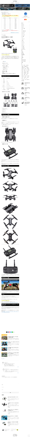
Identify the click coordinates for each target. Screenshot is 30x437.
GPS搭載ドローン (4, 67)
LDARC (26, 74)
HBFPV (27, 72)
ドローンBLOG (15, 1)
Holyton (27, 73)
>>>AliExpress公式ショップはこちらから (14, 32)
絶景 (25, 79)
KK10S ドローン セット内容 (5, 64)
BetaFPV (25, 68)
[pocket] (9, 332)
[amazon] (26, 19)
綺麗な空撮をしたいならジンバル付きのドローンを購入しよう (8, 73)
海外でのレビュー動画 (4, 71)
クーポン (24, 78)
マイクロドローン (23, 79)
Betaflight (23, 68)
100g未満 (22, 66)
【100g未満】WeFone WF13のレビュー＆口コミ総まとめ (27, 98)
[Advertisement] (10, 318)
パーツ (26, 78)
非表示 (5, 61)
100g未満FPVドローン (26, 66)
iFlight (24, 74)
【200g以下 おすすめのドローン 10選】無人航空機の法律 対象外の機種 (10, 302)
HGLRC (22, 73)
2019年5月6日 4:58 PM (6, 362)
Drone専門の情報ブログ (15, 434)
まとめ (3, 72)
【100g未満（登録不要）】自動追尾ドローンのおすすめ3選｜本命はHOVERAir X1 (27, 103)
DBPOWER (28, 68)
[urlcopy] (14, 332)
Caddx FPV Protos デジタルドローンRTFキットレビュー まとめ (27, 83)
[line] (12, 332)
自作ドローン (28, 79)
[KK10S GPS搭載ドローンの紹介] (11, 332)
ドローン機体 (3, 358)
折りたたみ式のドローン (5, 68)
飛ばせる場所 (23, 80)
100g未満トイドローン (24, 67)
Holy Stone (25, 73)
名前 (2, 384)
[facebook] (8, 332)
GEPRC (22, 72)
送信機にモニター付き (5, 69)
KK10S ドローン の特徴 (4, 65)
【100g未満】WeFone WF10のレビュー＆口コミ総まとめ (27, 93)
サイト (2, 389)
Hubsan (22, 74)
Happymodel (25, 72)
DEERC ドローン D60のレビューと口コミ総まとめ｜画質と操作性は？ (27, 88)
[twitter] (6, 332)
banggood (27, 67)
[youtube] (25, 19)
